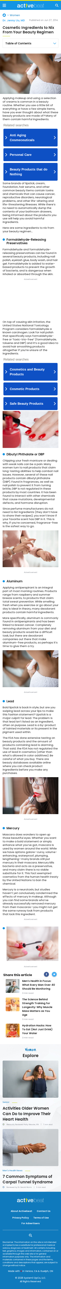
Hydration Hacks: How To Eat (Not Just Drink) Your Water (37, 1029)
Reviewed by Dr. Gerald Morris (19, 1187)
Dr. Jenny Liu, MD (14, 20)
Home (4, 15)
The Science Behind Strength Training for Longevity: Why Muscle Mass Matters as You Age (37, 1007)
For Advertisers (30, 1223)
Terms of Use (41, 1217)
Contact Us (43, 1211)
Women (15, 15)
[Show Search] (56, 5)
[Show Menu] (4, 5)
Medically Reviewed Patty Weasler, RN (23, 1124)
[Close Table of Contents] (54, 43)
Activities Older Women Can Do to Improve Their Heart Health (27, 1114)
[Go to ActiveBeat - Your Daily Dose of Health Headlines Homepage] (30, 5)
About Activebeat (21, 1211)
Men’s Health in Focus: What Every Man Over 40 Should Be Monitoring (38, 985)
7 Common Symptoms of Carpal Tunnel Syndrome (28, 1179)
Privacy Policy (20, 1217)
